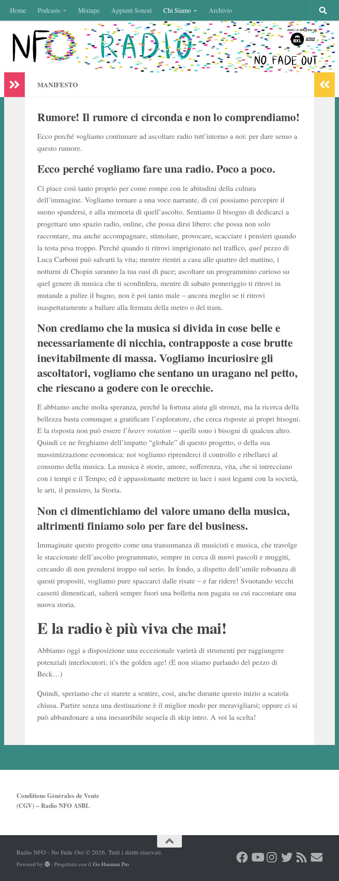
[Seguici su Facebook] (242, 857)
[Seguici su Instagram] (272, 857)
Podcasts (49, 10)
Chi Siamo (177, 10)
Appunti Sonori (131, 10)
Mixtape (89, 10)
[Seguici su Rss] (302, 857)
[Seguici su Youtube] (257, 857)
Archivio (220, 10)
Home (18, 10)
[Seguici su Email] (316, 857)
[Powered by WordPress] (47, 864)
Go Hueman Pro (111, 864)
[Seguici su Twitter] (287, 857)
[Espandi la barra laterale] (14, 84)
